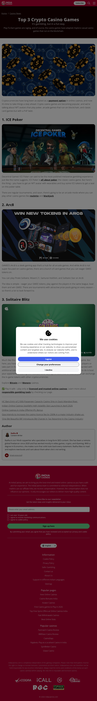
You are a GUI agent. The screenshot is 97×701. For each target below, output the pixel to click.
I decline (48, 370)
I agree (48, 359)
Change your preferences (49, 364)
